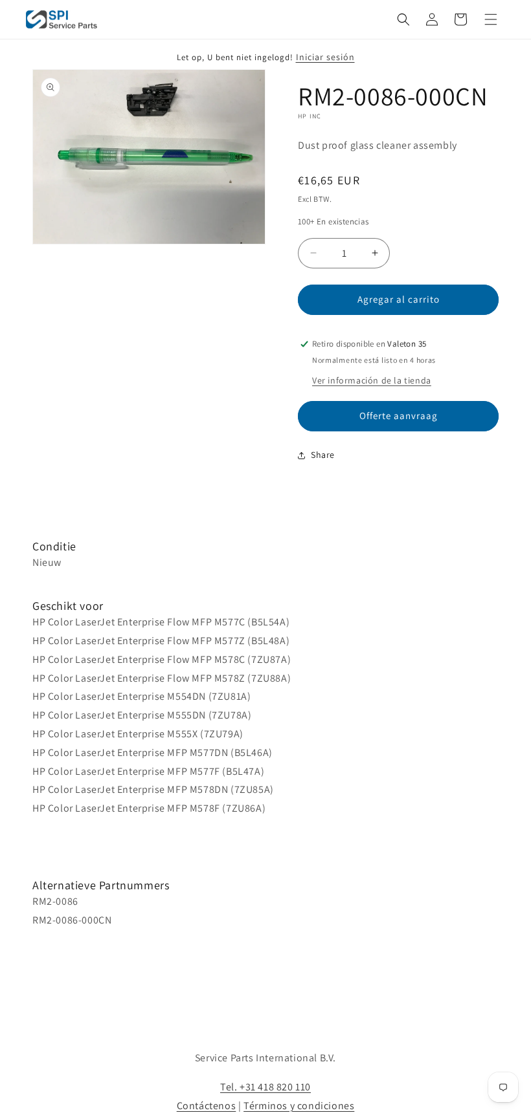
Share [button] (323, 454)
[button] (403, 19)
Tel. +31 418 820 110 (265, 1087)
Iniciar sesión (325, 57)
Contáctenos (206, 1105)
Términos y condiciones (298, 1105)
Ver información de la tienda (371, 380)
